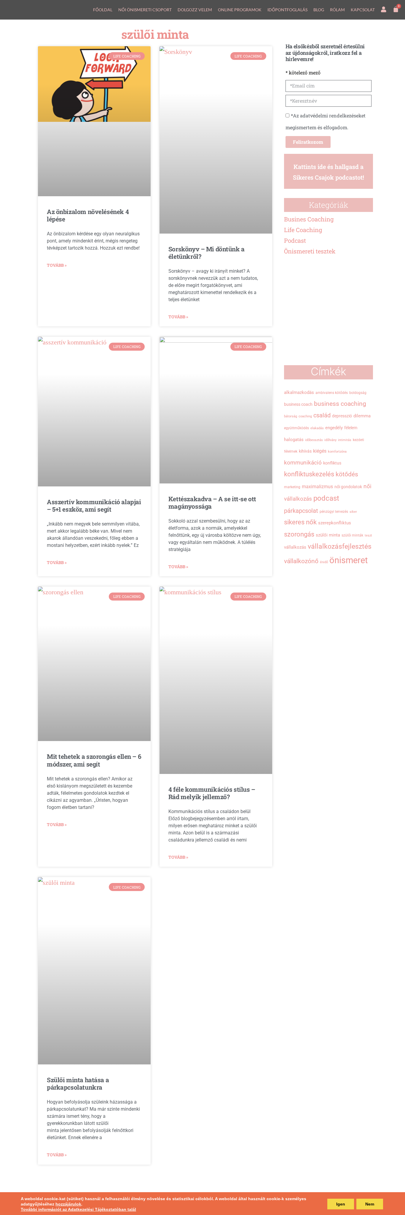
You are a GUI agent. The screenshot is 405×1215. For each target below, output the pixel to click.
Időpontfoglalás (287, 9)
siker (353, 512)
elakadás (317, 428)
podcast (326, 498)
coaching (305, 416)
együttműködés (296, 428)
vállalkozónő (301, 561)
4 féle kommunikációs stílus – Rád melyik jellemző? (211, 793)
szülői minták (352, 535)
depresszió (342, 415)
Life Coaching (303, 230)
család (322, 415)
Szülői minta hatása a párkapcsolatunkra (78, 1083)
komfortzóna (337, 452)
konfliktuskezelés (309, 474)
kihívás (305, 451)
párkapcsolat (301, 510)
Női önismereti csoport (145, 9)
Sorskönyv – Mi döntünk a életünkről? (206, 253)
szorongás (299, 534)
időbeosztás (314, 440)
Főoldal (102, 9)
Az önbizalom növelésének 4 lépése (88, 215)
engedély (334, 427)
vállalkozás (295, 547)
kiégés (319, 451)
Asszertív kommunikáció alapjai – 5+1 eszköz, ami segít (94, 505)
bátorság (290, 416)
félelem (350, 427)
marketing (292, 487)
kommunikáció (303, 462)
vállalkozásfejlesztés (339, 546)
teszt (368, 535)
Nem (369, 1204)
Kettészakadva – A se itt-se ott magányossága (212, 502)
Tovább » (57, 265)
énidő (324, 562)
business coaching (340, 403)
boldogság (357, 393)
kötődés (347, 474)
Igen (340, 1204)
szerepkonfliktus (334, 523)
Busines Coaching (309, 219)
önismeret (348, 560)
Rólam (337, 9)
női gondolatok (348, 486)
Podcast (295, 240)
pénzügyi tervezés (334, 512)
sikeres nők (300, 522)
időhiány (330, 440)
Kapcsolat (363, 9)
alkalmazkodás (299, 392)
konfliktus (332, 463)
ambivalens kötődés (331, 393)
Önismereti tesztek (310, 251)
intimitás (344, 440)
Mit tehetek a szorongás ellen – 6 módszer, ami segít (94, 760)
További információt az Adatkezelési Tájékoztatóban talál (78, 1209)
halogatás (294, 439)
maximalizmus (317, 486)
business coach (298, 404)
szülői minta (328, 535)
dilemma (362, 416)
